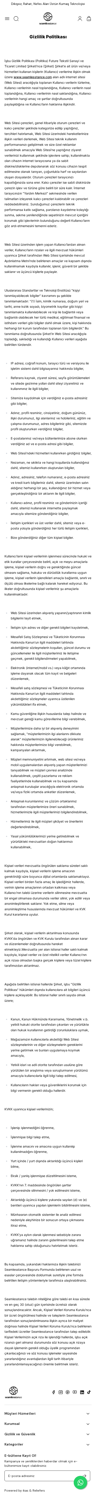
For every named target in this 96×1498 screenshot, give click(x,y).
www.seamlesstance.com (33, 77)
